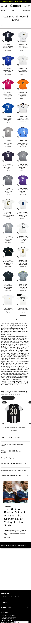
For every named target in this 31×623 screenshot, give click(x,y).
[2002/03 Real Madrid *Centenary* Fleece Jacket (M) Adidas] (8, 252)
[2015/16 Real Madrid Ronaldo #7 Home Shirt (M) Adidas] (23, 60)
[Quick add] (3, 41)
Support (4, 602)
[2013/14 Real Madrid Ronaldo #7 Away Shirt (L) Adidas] (8, 108)
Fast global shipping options (10, 458)
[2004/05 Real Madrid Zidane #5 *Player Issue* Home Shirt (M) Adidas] (23, 252)
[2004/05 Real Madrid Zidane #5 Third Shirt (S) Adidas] (8, 60)
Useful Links (6, 607)
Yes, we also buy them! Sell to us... (11, 475)
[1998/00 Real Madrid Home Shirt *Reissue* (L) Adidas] (23, 108)
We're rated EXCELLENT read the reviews (11, 451)
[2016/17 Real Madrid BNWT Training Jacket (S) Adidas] (23, 36)
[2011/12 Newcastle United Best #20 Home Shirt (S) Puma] (14, 413)
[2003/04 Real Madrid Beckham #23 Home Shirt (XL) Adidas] (8, 204)
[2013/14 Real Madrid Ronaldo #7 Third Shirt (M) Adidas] (23, 84)
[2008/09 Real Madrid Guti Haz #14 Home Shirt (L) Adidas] (23, 228)
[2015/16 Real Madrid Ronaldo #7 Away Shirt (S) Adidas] (8, 228)
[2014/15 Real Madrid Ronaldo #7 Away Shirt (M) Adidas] (8, 84)
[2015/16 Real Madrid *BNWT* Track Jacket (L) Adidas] (23, 276)
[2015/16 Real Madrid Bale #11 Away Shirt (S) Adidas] (8, 132)
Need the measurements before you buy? (14, 470)
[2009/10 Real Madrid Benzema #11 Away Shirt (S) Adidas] (8, 36)
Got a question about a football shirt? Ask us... (13, 464)
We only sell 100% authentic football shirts (12, 444)
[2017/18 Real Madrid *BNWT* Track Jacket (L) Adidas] (8, 276)
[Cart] (28, 6)
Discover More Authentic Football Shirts (13, 545)
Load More (16, 319)
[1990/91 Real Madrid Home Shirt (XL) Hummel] (8, 299)
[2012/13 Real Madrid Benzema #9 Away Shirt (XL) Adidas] (8, 156)
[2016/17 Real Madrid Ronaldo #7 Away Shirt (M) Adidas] (23, 180)
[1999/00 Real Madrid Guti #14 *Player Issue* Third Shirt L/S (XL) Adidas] (23, 132)
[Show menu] (2, 6)
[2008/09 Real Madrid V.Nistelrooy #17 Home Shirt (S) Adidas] (23, 299)
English (18, 622)
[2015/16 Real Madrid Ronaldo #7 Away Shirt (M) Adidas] (23, 156)
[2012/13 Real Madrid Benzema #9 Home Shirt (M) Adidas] (23, 204)
